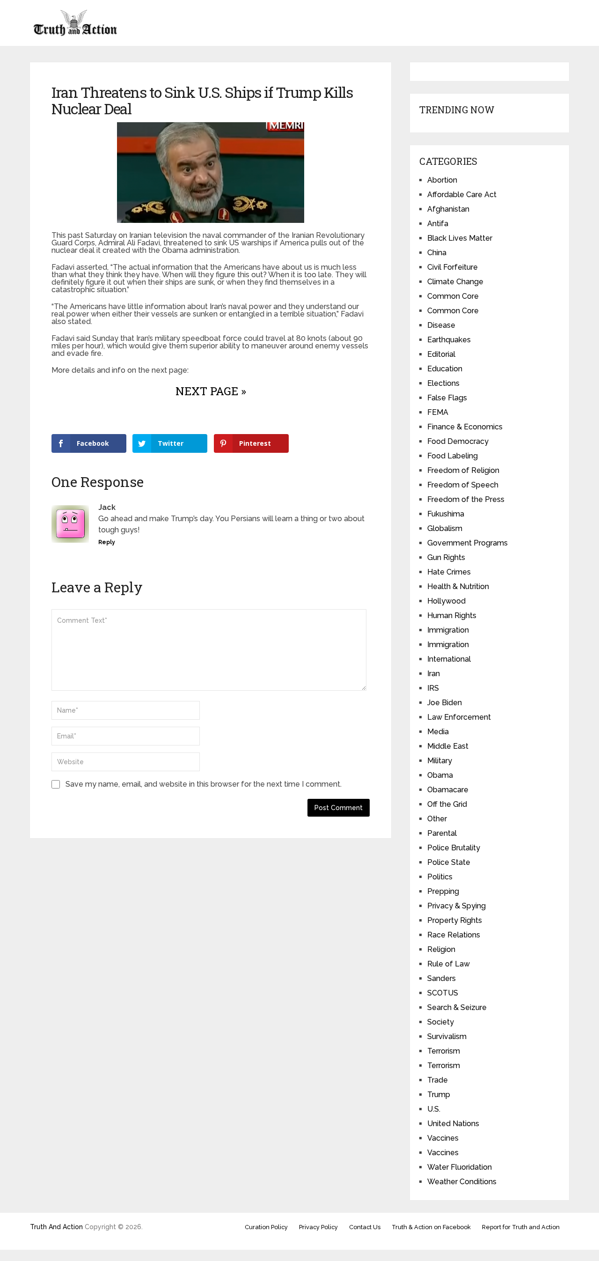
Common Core (453, 296)
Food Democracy (458, 441)
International (449, 659)
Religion (441, 949)
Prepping (443, 891)
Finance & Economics (465, 426)
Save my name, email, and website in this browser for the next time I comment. (204, 784)
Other (437, 818)
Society (440, 1022)
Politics (440, 876)
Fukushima (445, 513)
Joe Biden (444, 702)
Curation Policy (266, 1227)
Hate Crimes (449, 572)
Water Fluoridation (459, 1167)
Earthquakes (449, 339)
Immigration (448, 630)
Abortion (442, 180)
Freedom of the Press (465, 499)
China (436, 252)
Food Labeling (452, 455)
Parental (442, 833)
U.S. (433, 1109)
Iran (433, 673)
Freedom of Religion (463, 470)
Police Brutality (453, 847)
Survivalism (447, 1036)
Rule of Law (448, 963)
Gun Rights (446, 557)
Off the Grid (447, 804)
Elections (443, 383)
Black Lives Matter (459, 238)
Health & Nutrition (458, 586)
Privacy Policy (318, 1227)
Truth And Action (56, 1227)
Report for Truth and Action (521, 1227)
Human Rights (451, 615)
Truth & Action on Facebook (431, 1227)
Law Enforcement (459, 717)
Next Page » (210, 390)
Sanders (441, 978)
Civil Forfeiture (452, 267)
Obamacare (447, 789)
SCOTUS (442, 992)
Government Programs (467, 542)
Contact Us (364, 1227)
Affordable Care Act (462, 194)
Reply (106, 542)
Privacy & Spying (456, 905)
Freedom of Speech (462, 484)
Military (439, 760)
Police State (448, 862)
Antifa (437, 223)
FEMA (437, 412)
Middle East (447, 746)
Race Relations (453, 934)
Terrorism (443, 1051)
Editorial (441, 354)
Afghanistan (448, 209)
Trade (437, 1080)
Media (438, 731)
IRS (433, 688)
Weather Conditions (462, 1181)
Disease (441, 325)
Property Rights (454, 920)
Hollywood (446, 601)
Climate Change (455, 281)
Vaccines (443, 1138)
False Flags (447, 397)
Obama (440, 775)
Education (444, 368)
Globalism (444, 528)
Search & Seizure (457, 1007)
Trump (438, 1094)
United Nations (453, 1123)
